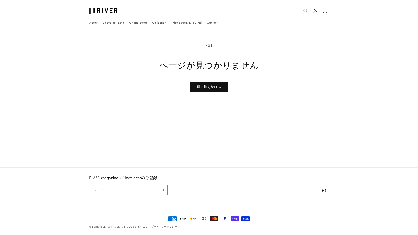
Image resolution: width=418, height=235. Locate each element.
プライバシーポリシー (164, 226)
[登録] (162, 190)
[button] (305, 11)
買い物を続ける (209, 86)
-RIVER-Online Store (111, 226)
